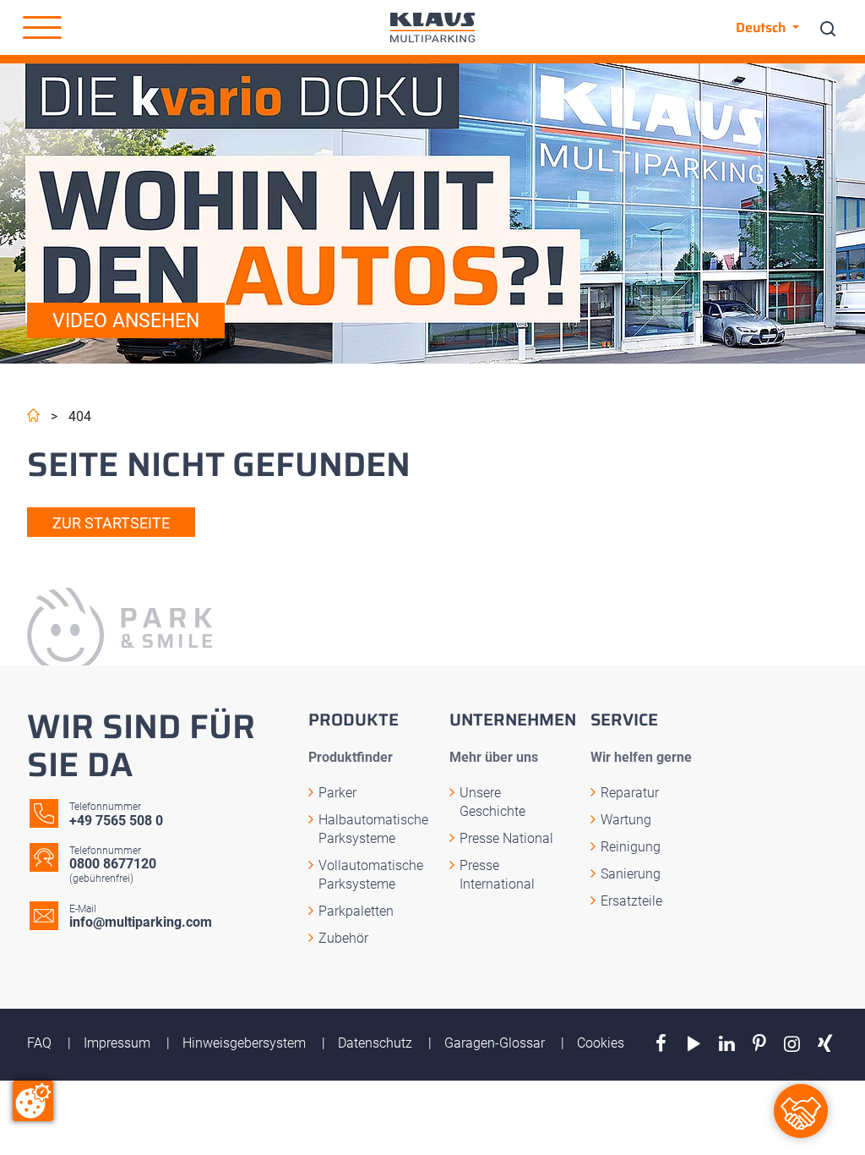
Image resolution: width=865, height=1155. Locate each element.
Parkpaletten (356, 911)
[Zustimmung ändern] (33, 1101)
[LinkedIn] (727, 1044)
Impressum (119, 1043)
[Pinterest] (760, 1044)
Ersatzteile (631, 901)
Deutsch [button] (762, 27)
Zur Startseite (111, 523)
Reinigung (631, 847)
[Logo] (432, 27)
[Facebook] (661, 1044)
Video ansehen (125, 320)
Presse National (506, 838)
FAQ (41, 1043)
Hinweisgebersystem (245, 1043)
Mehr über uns (493, 757)
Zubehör (343, 938)
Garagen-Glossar (496, 1043)
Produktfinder (350, 757)
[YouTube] (694, 1044)
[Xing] (825, 1044)
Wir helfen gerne (641, 757)
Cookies (600, 1043)
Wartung (626, 820)
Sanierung (631, 874)
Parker (337, 793)
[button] (42, 28)
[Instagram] (792, 1044)
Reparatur (630, 793)
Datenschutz (377, 1043)
